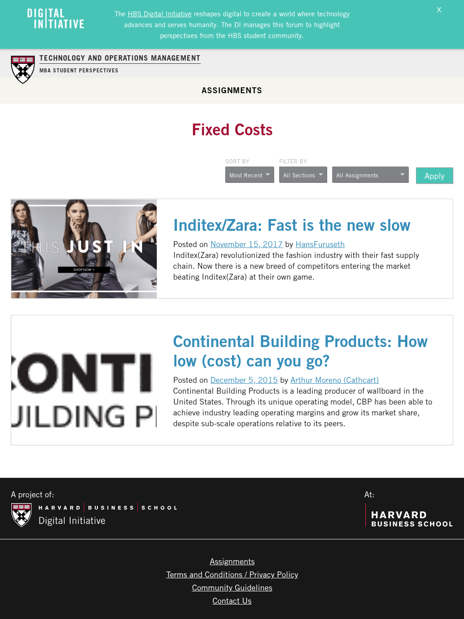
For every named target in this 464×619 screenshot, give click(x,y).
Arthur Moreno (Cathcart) (334, 380)
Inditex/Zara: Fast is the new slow (292, 224)
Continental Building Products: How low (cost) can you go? (300, 350)
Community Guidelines (232, 587)
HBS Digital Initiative (160, 14)
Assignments (232, 90)
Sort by (237, 161)
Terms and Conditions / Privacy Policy (232, 574)
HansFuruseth (320, 244)
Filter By (293, 161)
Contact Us (232, 600)
